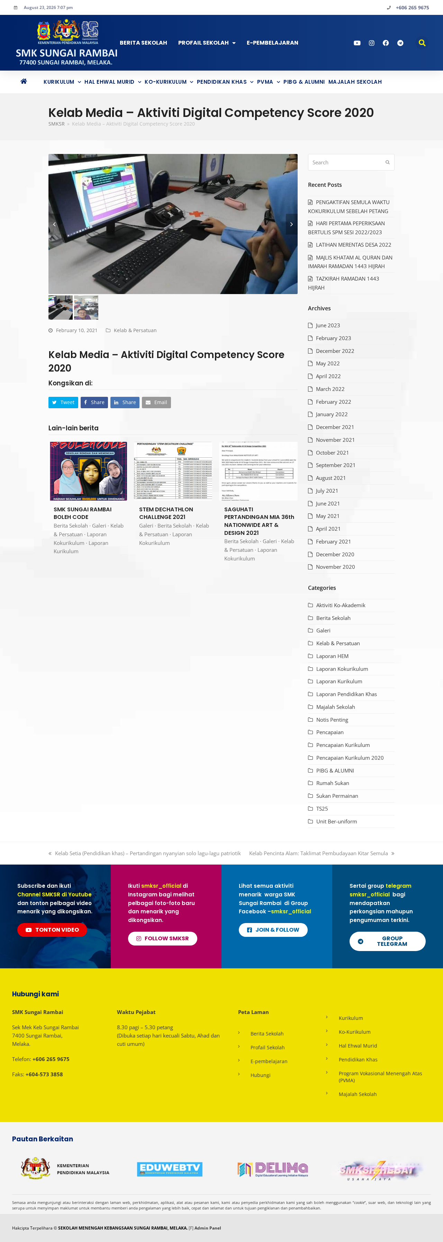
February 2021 (333, 541)
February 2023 (333, 338)
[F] (191, 1228)
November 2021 (335, 439)
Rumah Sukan (332, 782)
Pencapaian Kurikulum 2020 (350, 757)
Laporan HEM (332, 655)
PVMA (265, 81)
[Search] (351, 162)
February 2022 (333, 401)
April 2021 (328, 528)
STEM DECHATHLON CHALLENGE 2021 (166, 513)
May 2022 (328, 363)
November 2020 (335, 566)
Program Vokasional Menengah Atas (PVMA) (380, 1077)
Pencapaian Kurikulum (343, 744)
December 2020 (335, 554)
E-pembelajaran (269, 1061)
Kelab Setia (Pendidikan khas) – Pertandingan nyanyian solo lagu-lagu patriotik (148, 853)
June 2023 (328, 325)
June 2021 (328, 503)
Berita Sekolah (143, 43)
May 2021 (328, 515)
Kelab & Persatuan (135, 330)
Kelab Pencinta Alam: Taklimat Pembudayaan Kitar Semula (318, 853)
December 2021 (335, 426)
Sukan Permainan (337, 795)
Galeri (99, 525)
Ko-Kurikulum (166, 81)
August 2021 (331, 477)
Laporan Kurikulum (339, 681)
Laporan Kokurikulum (342, 668)
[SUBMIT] (388, 162)
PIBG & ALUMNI (304, 81)
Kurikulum (59, 81)
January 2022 (332, 414)
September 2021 (336, 465)
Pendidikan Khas (222, 81)
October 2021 (332, 452)
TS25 (322, 808)
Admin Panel (208, 1228)
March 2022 (330, 388)
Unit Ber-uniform (336, 821)
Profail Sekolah (203, 43)
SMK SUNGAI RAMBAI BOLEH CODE (82, 513)
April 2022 (328, 376)
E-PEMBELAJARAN (272, 43)
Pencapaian (330, 732)
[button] (422, 42)
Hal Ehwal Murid (109, 81)
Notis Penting (332, 719)
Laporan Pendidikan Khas (346, 694)
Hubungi (261, 1075)
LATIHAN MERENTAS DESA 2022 (353, 244)
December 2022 (335, 350)
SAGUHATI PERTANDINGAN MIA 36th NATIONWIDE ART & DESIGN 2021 (259, 521)
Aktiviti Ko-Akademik (340, 605)
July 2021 (327, 490)
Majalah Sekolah (355, 81)
